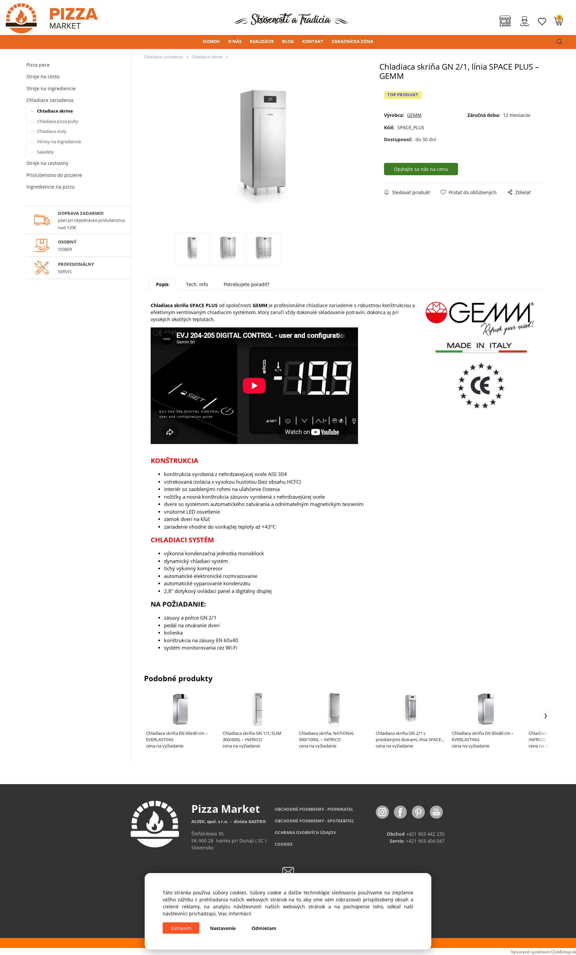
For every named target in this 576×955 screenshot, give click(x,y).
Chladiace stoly (52, 131)
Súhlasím (181, 928)
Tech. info (197, 284)
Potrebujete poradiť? (246, 284)
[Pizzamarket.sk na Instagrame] (383, 811)
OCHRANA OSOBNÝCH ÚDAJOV (305, 832)
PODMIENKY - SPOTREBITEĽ (314, 821)
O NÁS (234, 41)
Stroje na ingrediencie (51, 88)
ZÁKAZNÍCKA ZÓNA (352, 41)
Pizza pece (38, 65)
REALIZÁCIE (262, 41)
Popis (162, 284)
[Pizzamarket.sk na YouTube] (436, 811)
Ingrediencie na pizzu (50, 187)
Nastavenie (223, 928)
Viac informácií (234, 913)
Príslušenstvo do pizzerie (54, 175)
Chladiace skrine (55, 111)
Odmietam (264, 928)
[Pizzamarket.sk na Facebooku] (401, 811)
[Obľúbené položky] (542, 21)
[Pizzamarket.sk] (49, 16)
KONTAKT (312, 41)
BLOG (288, 41)
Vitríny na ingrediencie (59, 142)
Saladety (45, 152)
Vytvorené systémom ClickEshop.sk (543, 951)
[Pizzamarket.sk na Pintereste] (419, 811)
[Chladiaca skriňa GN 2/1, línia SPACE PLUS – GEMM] (262, 149)
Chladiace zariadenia (49, 100)
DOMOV (211, 41)
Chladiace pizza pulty (57, 121)
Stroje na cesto (42, 76)
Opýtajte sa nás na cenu (421, 169)
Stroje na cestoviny (47, 163)
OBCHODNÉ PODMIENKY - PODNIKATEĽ (314, 809)
